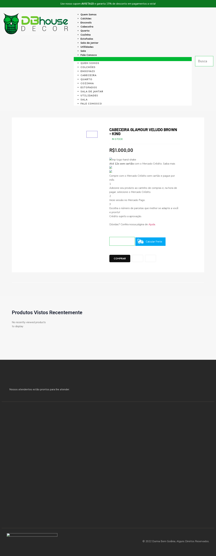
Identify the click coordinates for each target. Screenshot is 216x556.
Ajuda (151, 224)
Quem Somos (88, 14)
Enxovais (86, 22)
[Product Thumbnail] (92, 134)
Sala (83, 50)
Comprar (120, 258)
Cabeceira (86, 26)
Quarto (84, 30)
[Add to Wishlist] (137, 258)
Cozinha (85, 34)
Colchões (85, 18)
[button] (133, 59)
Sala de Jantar (89, 42)
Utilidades (86, 46)
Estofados (86, 38)
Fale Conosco (88, 55)
